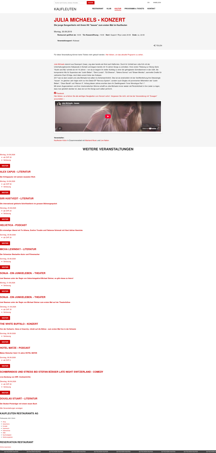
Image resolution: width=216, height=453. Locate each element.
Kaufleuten (65, 8)
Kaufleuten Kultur (60, 140)
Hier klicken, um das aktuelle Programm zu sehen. (124, 54)
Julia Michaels (59, 64)
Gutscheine (6, 424)
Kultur (118, 8)
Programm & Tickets (134, 8)
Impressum (6, 428)
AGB (4, 433)
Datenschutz (6, 430)
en (148, 2)
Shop (4, 422)
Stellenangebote (8, 437)
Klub (109, 8)
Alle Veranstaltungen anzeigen (11, 408)
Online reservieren (5, 447)
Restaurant (97, 8)
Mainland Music (91, 140)
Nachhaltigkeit (7, 435)
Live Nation (105, 140)
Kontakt (151, 8)
